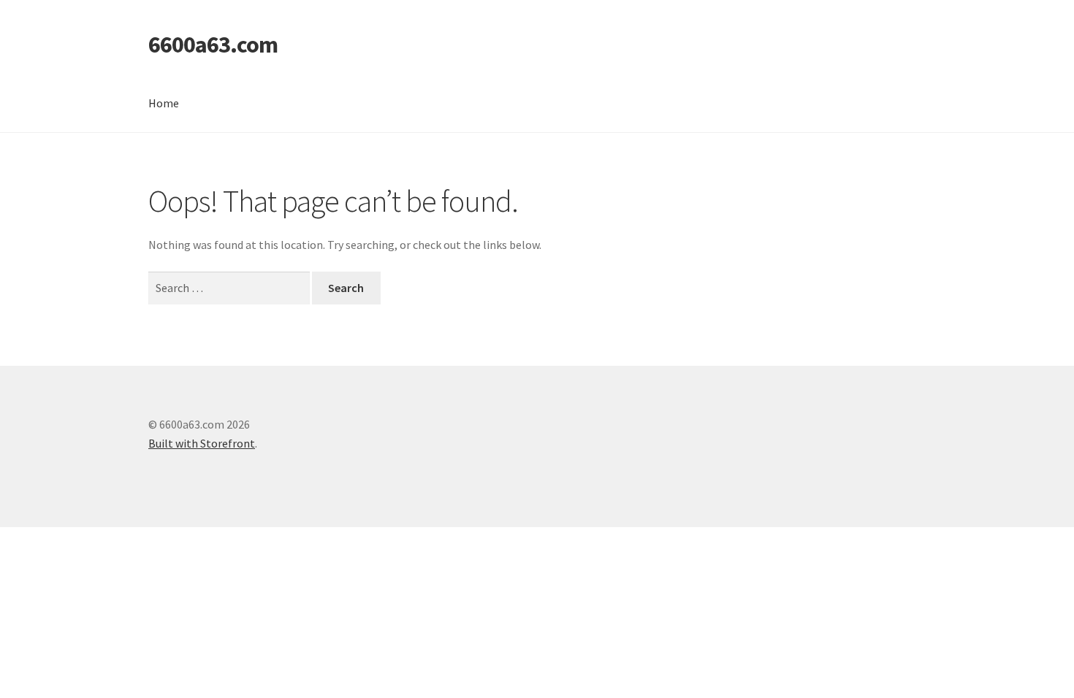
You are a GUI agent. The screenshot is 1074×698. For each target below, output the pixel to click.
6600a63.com (213, 44)
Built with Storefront (201, 443)
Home (163, 103)
